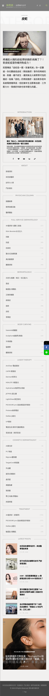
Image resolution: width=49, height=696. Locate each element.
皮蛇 (7, 311)
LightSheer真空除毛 (13, 399)
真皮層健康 (10, 259)
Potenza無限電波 (12, 410)
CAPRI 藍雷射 (11, 371)
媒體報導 (9, 201)
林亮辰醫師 (10, 177)
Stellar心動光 (11, 416)
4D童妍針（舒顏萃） (13, 515)
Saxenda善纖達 (11, 330)
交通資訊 (20, 685)
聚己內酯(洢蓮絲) (12, 496)
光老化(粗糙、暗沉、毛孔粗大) (17, 278)
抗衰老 (8, 248)
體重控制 (9, 265)
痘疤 (7, 306)
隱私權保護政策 (34, 688)
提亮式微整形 (10, 474)
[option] (24, 644)
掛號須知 (9, 171)
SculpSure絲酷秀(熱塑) (14, 336)
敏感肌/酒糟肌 (11, 289)
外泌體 (8, 468)
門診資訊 (9, 188)
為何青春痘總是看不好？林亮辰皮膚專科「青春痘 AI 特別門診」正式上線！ (31, 607)
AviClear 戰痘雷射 (12, 366)
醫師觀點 (9, 212)
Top (25, 692)
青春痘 (8, 317)
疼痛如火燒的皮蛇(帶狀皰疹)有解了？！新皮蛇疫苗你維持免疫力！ (23, 61)
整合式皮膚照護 (11, 253)
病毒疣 (8, 300)
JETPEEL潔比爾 (11, 394)
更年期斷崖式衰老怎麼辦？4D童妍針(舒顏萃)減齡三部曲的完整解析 (31, 592)
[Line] (46, 352)
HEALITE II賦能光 (12, 382)
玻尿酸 (8, 490)
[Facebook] (46, 347)
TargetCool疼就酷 (12, 462)
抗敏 (7, 237)
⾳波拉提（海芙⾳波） (14, 433)
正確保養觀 (10, 295)
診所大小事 (10, 183)
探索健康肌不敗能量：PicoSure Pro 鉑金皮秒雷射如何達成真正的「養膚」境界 (24, 659)
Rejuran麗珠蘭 (11, 457)
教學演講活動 (10, 207)
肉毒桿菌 (9, 502)
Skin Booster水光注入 (14, 231)
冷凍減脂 (9, 341)
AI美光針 (9, 446)
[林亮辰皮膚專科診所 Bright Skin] (16, 5)
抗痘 (7, 242)
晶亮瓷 (8, 479)
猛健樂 (8, 347)
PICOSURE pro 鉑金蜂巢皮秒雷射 (18, 405)
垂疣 (7, 283)
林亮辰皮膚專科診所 (9, 685)
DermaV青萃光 (11, 377)
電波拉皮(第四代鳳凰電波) (15, 427)
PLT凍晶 (9, 451)
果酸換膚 (9, 485)
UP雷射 (8, 421)
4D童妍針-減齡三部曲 (13, 226)
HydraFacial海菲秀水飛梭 (15, 388)
